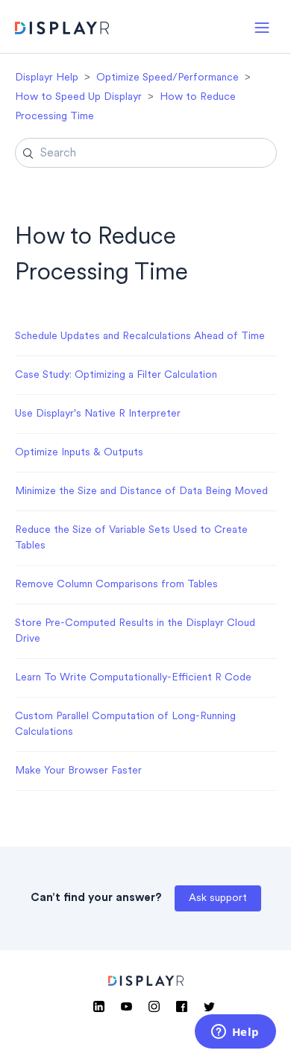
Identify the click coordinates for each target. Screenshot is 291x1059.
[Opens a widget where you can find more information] (235, 1033)
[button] (261, 26)
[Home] (62, 30)
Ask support (218, 898)
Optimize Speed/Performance (167, 77)
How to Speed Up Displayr (78, 97)
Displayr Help (46, 77)
